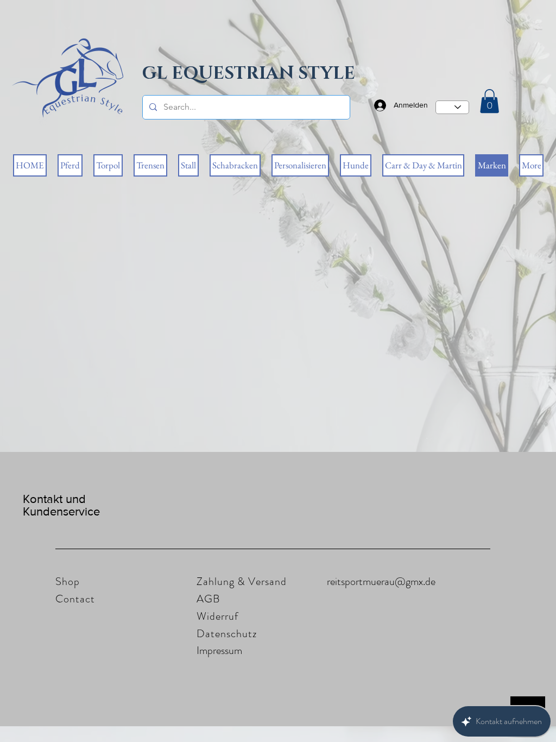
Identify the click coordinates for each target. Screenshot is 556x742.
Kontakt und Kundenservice (61, 505)
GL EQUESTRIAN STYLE (248, 73)
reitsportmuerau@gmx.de (381, 581)
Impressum (219, 650)
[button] (489, 101)
